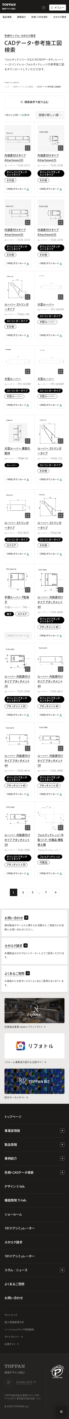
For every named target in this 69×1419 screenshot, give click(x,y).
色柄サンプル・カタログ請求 (20, 35)
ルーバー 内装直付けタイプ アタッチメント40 (50, 602)
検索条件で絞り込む (36, 102)
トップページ (13, 1116)
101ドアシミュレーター (20, 1228)
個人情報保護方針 (14, 1322)
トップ (7, 87)
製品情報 (7, 17)
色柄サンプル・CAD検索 (23, 87)
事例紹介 (21, 17)
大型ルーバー (46, 304)
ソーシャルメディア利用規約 (19, 1329)
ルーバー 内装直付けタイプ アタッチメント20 (17, 681)
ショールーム (13, 1214)
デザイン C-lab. (15, 1186)
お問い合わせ (14, 1297)
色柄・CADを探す (39, 17)
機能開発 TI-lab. (16, 1200)
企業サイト (10, 1344)
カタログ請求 (59, 17)
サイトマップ (11, 1315)
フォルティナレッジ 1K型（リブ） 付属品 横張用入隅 (51, 840)
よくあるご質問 (14, 1284)
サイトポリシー (12, 1337)
